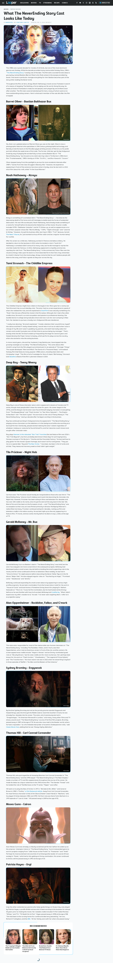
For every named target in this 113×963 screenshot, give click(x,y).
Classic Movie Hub (12, 727)
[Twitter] (83, 3)
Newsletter (106, 3)
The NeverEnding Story (15, 73)
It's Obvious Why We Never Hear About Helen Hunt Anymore (62, 948)
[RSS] (96, 3)
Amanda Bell (9, 22)
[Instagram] (86, 3)
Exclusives (24, 3)
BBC (29, 919)
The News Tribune (12, 234)
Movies (34, 3)
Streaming (47, 3)
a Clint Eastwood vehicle (33, 791)
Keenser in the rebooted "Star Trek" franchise (30, 434)
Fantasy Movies (15, 9)
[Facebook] (77, 3)
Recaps (57, 3)
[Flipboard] (90, 3)
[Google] (93, 3)
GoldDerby (56, 592)
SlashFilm (44, 311)
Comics (65, 3)
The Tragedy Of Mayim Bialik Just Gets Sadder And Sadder (13, 948)
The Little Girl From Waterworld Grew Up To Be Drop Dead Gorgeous (29, 948)
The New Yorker (33, 444)
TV (40, 3)
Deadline (12, 357)
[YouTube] (80, 3)
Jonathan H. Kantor (22, 22)
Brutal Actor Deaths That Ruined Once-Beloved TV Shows (45, 948)
